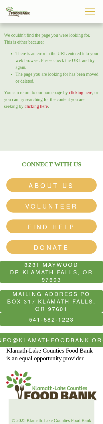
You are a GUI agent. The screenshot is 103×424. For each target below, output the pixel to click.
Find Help (51, 226)
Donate (52, 247)
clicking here (80, 92)
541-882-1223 (51, 319)
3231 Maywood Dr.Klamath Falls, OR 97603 (51, 272)
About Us (51, 185)
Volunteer (51, 205)
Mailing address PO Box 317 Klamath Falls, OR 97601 (51, 301)
